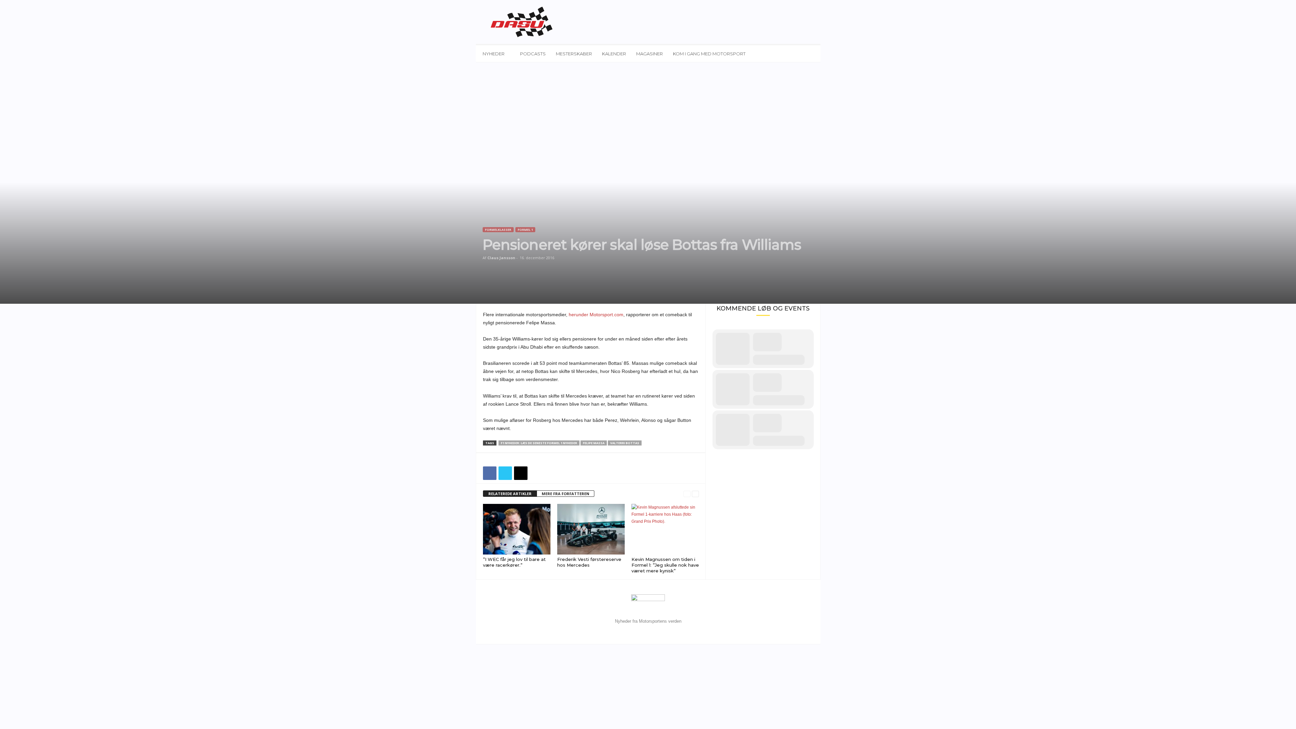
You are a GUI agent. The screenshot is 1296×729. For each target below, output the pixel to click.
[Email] (521, 473)
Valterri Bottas (624, 443)
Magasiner (649, 53)
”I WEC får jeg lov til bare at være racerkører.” (514, 562)
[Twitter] (505, 473)
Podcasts (533, 53)
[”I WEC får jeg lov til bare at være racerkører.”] (516, 529)
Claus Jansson (501, 257)
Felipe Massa (593, 443)
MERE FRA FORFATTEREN (565, 493)
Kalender (614, 53)
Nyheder (494, 53)
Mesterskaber (574, 53)
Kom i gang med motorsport (709, 53)
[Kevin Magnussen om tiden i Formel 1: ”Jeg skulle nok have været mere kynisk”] (665, 529)
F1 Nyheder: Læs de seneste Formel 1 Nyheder (539, 443)
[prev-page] (687, 493)
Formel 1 (525, 229)
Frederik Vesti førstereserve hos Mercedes (589, 562)
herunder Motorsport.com (596, 314)
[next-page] (695, 493)
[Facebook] (489, 473)
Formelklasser (498, 229)
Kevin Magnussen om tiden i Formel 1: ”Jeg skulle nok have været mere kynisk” (665, 565)
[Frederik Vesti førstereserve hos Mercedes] (591, 529)
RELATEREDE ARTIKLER (510, 493)
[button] (810, 53)
